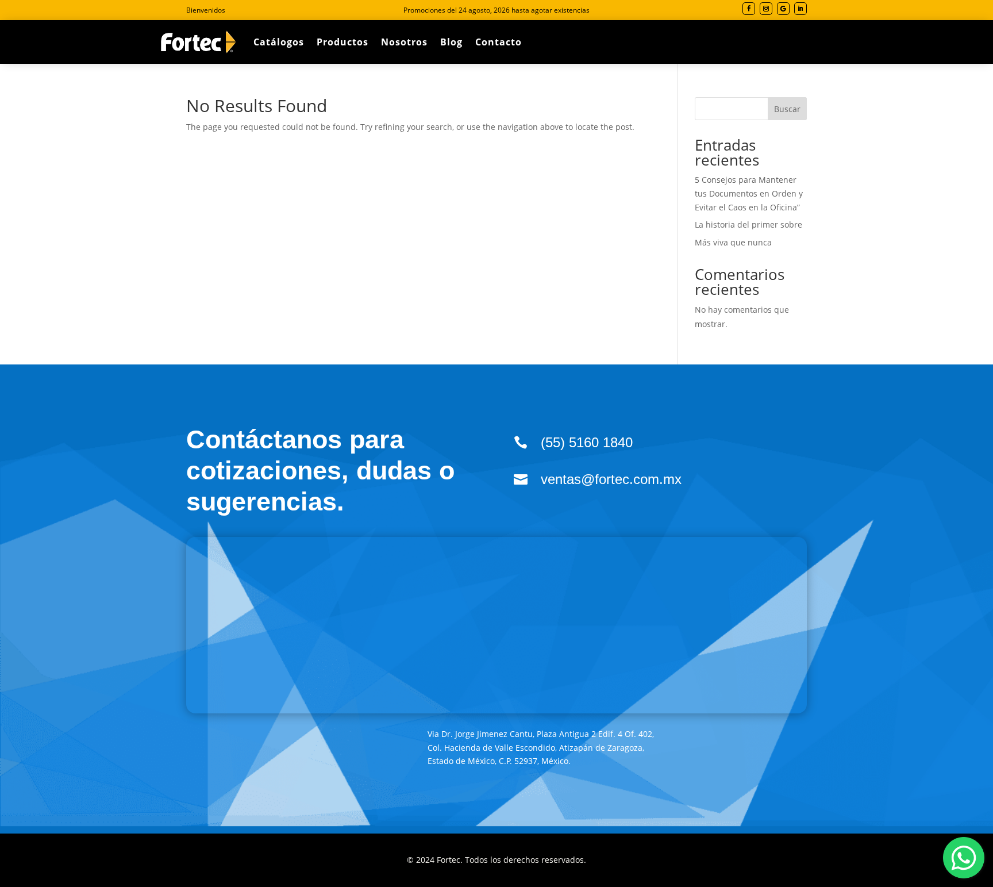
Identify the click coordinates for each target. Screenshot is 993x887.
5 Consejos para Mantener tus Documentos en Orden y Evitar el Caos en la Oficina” (749, 193)
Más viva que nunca (733, 242)
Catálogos (278, 42)
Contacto (498, 42)
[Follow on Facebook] (748, 8)
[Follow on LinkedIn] (800, 8)
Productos (342, 42)
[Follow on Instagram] (766, 8)
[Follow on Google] (783, 8)
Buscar (787, 108)
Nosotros (404, 42)
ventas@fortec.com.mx (611, 479)
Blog (451, 42)
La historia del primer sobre (748, 224)
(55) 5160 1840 (587, 442)
